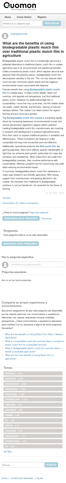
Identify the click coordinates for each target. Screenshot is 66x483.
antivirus (14, 409)
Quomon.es (48, 5)
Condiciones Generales (22, 478)
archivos (13, 430)
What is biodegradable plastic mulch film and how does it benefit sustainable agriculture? (33, 350)
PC (9, 420)
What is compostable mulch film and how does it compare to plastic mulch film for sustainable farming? (34, 342)
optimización (16, 399)
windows (13, 404)
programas (15, 435)
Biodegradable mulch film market (24, 117)
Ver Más (8, 451)
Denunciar (46, 218)
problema (14, 394)
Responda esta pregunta (21, 218)
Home (8, 16)
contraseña (15, 441)
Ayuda (40, 478)
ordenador (15, 383)
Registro (42, 16)
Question (7, 197)
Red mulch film (48, 146)
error (12, 425)
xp (9, 446)
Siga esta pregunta (39, 212)
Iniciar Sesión (24, 16)
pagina (12, 415)
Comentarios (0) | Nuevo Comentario (20, 203)
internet (14, 373)
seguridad (15, 389)
